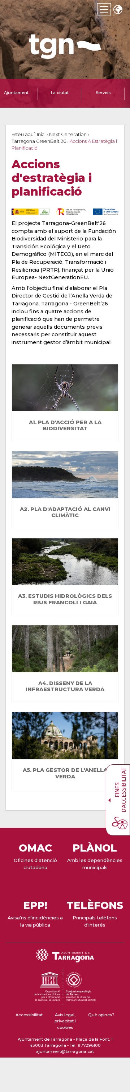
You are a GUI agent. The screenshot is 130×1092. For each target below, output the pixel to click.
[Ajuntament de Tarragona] (65, 55)
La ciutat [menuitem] (60, 92)
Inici (41, 134)
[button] (118, 10)
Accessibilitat (29, 1014)
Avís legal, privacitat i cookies (65, 1021)
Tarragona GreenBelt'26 (39, 141)
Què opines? (101, 1014)
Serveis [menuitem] (103, 92)
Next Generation (68, 134)
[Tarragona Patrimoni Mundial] (65, 1001)
